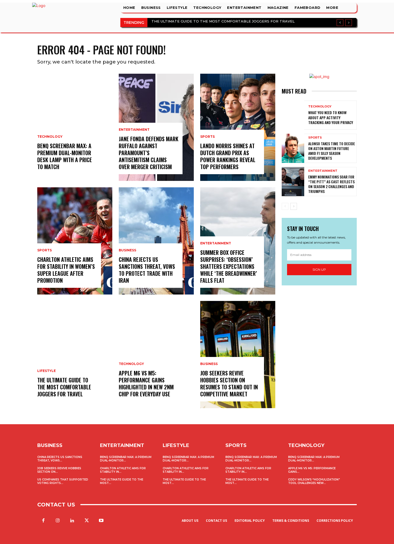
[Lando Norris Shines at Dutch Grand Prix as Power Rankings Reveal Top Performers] (237, 127)
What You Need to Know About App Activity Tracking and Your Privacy (330, 117)
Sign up (319, 269)
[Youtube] (101, 521)
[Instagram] (58, 521)
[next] (348, 22)
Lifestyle (46, 370)
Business (127, 250)
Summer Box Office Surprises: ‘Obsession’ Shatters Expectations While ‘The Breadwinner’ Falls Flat (228, 266)
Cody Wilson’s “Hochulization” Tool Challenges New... (314, 481)
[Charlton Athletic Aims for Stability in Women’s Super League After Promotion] (74, 241)
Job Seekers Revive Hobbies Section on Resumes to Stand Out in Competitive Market (229, 383)
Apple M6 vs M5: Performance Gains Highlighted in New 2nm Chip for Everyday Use (146, 383)
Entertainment (134, 129)
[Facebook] (43, 521)
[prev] (340, 22)
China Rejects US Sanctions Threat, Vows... (59, 458)
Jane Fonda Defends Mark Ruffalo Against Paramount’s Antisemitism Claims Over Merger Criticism (149, 153)
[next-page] (293, 206)
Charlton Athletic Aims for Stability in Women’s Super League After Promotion (66, 269)
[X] (87, 521)
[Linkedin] (72, 521)
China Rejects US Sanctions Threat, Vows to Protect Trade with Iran (147, 269)
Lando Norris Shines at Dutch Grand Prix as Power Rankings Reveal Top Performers (227, 156)
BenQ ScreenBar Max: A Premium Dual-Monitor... (125, 458)
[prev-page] (285, 206)
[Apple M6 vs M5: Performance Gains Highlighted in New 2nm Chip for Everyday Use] (156, 354)
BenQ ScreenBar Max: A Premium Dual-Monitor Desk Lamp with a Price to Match (64, 156)
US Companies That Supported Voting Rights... (62, 481)
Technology (49, 136)
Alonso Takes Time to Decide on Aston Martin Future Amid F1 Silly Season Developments (331, 151)
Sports (44, 250)
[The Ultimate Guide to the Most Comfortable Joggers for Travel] (74, 354)
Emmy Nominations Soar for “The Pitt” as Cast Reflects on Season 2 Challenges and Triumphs (331, 184)
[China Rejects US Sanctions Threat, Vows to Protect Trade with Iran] (156, 241)
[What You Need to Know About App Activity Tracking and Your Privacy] (293, 115)
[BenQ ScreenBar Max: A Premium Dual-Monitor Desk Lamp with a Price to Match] (74, 127)
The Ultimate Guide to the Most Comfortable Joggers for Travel (223, 21)
